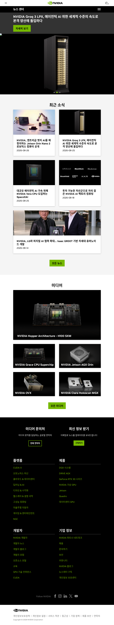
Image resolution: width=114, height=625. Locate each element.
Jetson (62, 490)
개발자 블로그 (19, 549)
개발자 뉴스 (18, 543)
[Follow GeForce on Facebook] (55, 596)
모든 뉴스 (57, 263)
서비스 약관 (53, 616)
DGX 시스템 (65, 467)
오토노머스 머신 (20, 473)
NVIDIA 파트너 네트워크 (70, 537)
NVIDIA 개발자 (20, 537)
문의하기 (63, 549)
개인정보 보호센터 (67, 577)
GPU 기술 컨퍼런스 (22, 572)
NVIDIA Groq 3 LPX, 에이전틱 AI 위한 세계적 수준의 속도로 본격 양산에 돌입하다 (55, 18)
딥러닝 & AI (18, 484)
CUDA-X (17, 467)
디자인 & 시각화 (20, 490)
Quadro (63, 496)
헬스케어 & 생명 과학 (23, 496)
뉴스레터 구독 (65, 572)
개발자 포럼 (18, 554)
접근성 (65, 616)
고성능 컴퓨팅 (19, 501)
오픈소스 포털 (19, 560)
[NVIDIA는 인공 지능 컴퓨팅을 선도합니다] (55, 3)
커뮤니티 (63, 560)
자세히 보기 (22, 28)
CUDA (16, 577)
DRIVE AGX (64, 473)
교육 (15, 566)
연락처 (97, 616)
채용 (61, 543)
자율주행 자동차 (20, 507)
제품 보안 (86, 616)
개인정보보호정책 (21, 616)
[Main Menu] (6, 3)
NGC (15, 519)
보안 (61, 554)
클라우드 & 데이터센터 (24, 479)
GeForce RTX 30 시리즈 (70, 479)
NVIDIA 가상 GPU (67, 484)
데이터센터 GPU (67, 501)
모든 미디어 (57, 405)
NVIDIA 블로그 (66, 566)
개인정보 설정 (39, 616)
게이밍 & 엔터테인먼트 (24, 513)
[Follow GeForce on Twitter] (70, 596)
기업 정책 (75, 616)
